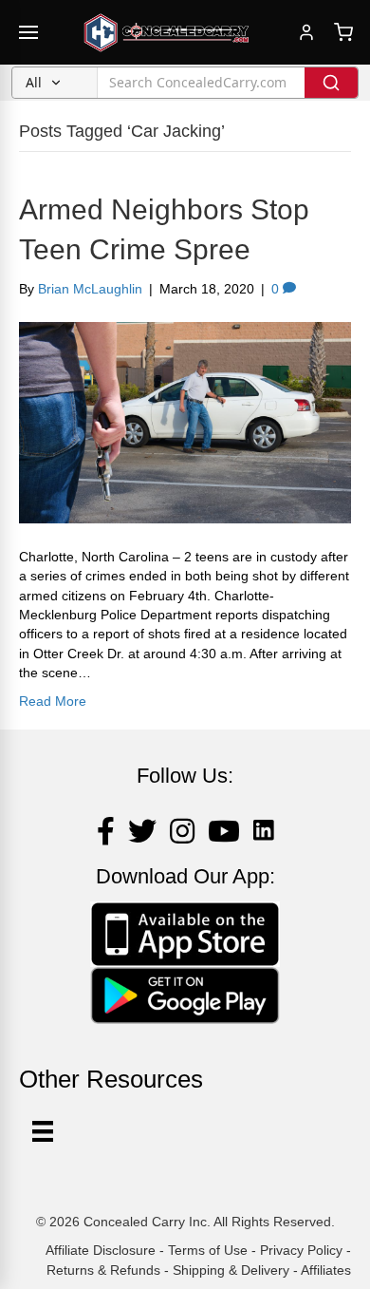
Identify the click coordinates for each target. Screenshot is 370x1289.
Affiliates (326, 1270)
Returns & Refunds (103, 1270)
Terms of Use (208, 1250)
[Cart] (343, 32)
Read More (52, 701)
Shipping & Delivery (231, 1270)
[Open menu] (28, 32)
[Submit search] (331, 82)
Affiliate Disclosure (101, 1250)
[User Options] (42, 1131)
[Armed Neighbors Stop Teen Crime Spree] (185, 421)
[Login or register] (306, 32)
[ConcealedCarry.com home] (167, 32)
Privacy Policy (301, 1250)
